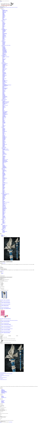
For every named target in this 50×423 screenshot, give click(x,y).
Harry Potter (4, 24)
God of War (4, 205)
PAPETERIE (4, 46)
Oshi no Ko (4, 91)
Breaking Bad (4, 129)
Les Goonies (4, 157)
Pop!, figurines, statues (5, 33)
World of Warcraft (4, 217)
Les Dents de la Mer (4, 153)
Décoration (4, 36)
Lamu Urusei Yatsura (4, 84)
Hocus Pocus (4, 110)
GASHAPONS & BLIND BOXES (6, 101)
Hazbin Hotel (4, 135)
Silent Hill (3, 214)
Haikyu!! (3, 79)
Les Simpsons (4, 139)
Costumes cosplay (4, 35)
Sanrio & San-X (4, 62)
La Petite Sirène (4, 113)
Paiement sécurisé (3, 390)
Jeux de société (4, 39)
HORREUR (4, 149)
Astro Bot (3, 196)
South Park (4, 141)
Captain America (4, 174)
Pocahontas (4, 120)
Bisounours (4, 57)
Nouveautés (2, 396)
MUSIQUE (4, 17)
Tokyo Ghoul (4, 97)
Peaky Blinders (4, 137)
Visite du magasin (3, 400)
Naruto (3, 89)
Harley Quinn (4, 180)
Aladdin (3, 104)
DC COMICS (4, 169)
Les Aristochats (4, 115)
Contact (1, 1)
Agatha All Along (4, 170)
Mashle (3, 87)
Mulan (3, 119)
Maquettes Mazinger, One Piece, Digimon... (7, 45)
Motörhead (4, 222)
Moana (3, 118)
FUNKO (3, 11)
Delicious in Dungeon (5, 75)
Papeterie (3, 38)
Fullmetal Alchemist (4, 78)
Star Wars (3, 28)
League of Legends (4, 207)
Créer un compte (15, 7)
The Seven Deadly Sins (5, 96)
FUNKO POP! (4, 64)
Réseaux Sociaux (3, 402)
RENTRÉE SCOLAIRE (5, 10)
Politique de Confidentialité (3, 391)
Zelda (3, 218)
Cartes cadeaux (4, 20)
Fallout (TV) (4, 132)
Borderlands (4, 197)
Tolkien (3, 230)
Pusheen (3, 61)
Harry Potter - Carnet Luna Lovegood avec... (5, 318)
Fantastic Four (4, 178)
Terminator (4, 164)
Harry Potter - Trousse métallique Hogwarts (5, 308)
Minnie (3, 117)
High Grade (4, 42)
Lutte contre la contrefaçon (3, 397)
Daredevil (3, 175)
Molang (3, 60)
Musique (3, 26)
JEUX (3, 18)
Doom (3, 200)
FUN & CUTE (4, 15)
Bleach (3, 71)
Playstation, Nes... (4, 212)
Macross (3, 86)
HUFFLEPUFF (4, 30)
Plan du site (2, 401)
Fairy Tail (3, 77)
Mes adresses (7, 7)
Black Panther (4, 173)
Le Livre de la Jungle (4, 114)
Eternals (3, 177)
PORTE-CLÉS (4, 66)
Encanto (3, 108)
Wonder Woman (4, 192)
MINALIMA (4, 40)
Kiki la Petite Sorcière (5, 49)
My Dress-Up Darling (5, 88)
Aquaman (3, 171)
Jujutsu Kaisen (4, 83)
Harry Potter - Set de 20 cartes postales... (5, 321)
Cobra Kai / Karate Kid (5, 131)
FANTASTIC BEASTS (5, 29)
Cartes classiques (4, 227)
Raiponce (3, 121)
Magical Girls (4, 59)
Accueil (2, 9)
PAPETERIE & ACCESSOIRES (6, 102)
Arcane (3, 127)
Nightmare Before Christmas (5, 161)
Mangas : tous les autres (5, 99)
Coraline (3, 152)
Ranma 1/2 (4, 92)
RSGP (2, 273)
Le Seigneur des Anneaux (5, 225)
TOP (0, 422)
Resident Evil (4, 213)
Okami (3, 211)
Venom (3, 190)
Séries (3, 27)
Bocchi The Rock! (4, 72)
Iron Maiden (4, 220)
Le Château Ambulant (5, 51)
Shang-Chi (4, 185)
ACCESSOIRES (4, 48)
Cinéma (3, 22)
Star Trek (3, 140)
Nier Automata (4, 210)
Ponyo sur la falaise (4, 53)
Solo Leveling (4, 95)
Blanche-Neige (4, 106)
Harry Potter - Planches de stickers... (4, 305)
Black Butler (4, 70)
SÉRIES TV (4, 14)
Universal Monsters (4, 166)
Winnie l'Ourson (4, 125)
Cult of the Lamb (4, 198)
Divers (3, 176)
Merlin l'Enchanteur (4, 116)
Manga (3, 25)
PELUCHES (4, 47)
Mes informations (4, 7)
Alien (3, 150)
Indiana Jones (4, 158)
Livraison (2, 389)
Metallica (3, 221)
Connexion (13, 7)
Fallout (3, 202)
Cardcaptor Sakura (4, 73)
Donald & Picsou (4, 107)
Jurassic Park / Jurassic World (5, 159)
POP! (3, 21)
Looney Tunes (4, 136)
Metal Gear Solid (4, 209)
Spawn (3, 186)
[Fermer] (1, 233)
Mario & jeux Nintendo (5, 208)
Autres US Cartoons (4, 147)
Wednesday (4, 146)
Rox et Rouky (4, 122)
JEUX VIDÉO (4, 16)
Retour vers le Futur (4, 162)
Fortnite (3, 204)
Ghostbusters (4, 156)
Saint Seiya (4, 94)
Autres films (4, 126)
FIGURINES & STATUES (5, 63)
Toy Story (3, 123)
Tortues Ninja (4, 165)
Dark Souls (4, 199)
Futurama (3, 133)
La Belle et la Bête (4, 112)
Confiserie (3, 34)
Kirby (3, 58)
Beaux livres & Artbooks (5, 231)
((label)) (1, 416)
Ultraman (3, 98)
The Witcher (4, 216)
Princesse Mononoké (4, 50)
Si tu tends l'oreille (4, 54)
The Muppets (4, 143)
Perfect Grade (4, 43)
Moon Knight (4, 184)
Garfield (3, 134)
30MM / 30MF (4, 41)
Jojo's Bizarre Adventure (5, 82)
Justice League (4, 182)
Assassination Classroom (5, 68)
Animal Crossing (4, 195)
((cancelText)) (1, 421)
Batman (3, 172)
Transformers (4, 145)
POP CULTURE (4, 12)
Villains (3, 124)
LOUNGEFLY (4, 100)
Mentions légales (2, 392)
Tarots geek (4, 232)
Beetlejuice (4, 151)
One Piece (3, 90)
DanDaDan (4, 74)
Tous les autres (4, 223)
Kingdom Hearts (4, 206)
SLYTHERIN (4, 31)
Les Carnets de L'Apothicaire (5, 85)
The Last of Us (4, 215)
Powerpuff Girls (4, 138)
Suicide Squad (4, 187)
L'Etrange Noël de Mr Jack (5, 111)
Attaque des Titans (4, 69)
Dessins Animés (4, 23)
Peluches (3, 37)
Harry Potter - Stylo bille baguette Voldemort (5, 324)
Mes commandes (10, 7)
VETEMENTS (4, 67)
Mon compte (1, 7)
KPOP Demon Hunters (5, 160)
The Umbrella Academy (5, 144)
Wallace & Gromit (4, 167)
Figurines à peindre (4, 226)
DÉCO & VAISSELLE (5, 194)
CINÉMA (3, 13)
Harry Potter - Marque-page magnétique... (5, 302)
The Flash (3, 188)
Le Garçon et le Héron (5, 52)
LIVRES (3, 19)
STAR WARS (4, 148)
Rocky (3, 163)
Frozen (3, 109)
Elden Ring (4, 201)
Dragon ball (4, 76)
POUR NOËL (4, 103)
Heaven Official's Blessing (5, 80)
